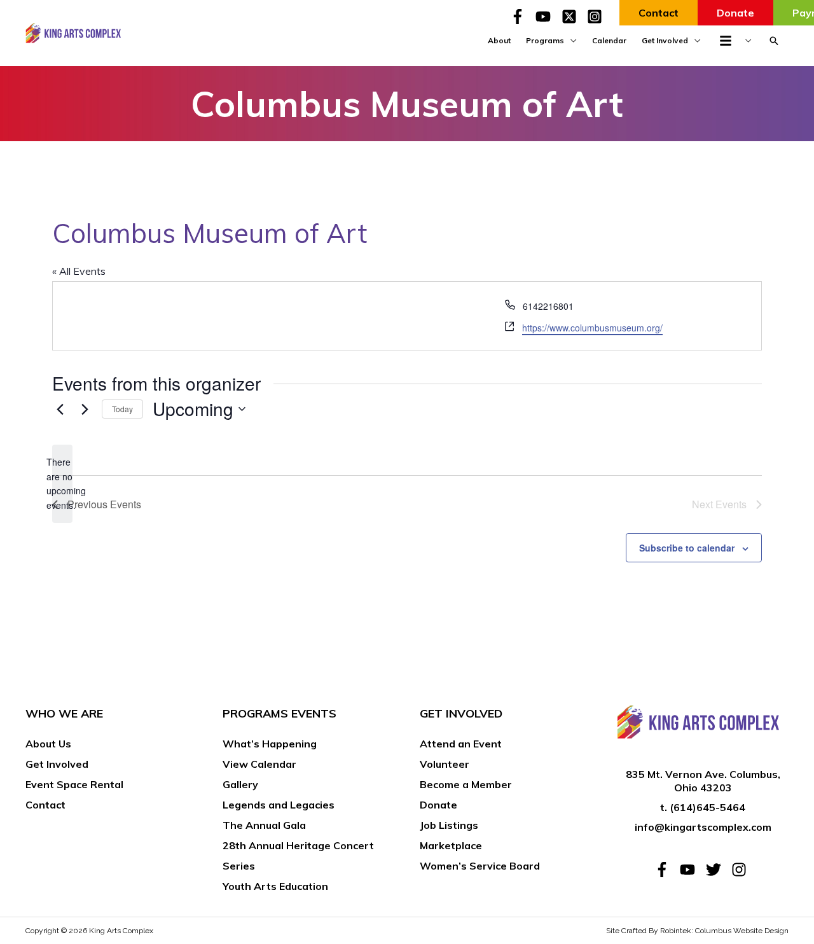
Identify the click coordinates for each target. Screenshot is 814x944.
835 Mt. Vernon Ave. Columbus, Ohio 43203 (703, 781)
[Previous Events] (59, 409)
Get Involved (56, 764)
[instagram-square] (597, 16)
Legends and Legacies (279, 804)
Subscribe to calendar (687, 547)
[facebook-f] (521, 16)
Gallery (240, 784)
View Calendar (259, 764)
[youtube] (546, 16)
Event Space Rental (74, 784)
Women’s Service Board (480, 865)
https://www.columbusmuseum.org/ (592, 327)
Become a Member (466, 784)
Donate (438, 804)
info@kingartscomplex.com (703, 827)
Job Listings (449, 825)
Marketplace (451, 845)
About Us (48, 743)
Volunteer (444, 764)
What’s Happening (270, 743)
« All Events (79, 271)
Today (122, 408)
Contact (45, 804)
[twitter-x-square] (573, 16)
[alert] (62, 484)
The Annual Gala (264, 825)
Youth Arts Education (275, 886)
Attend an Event (461, 743)
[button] (774, 40)
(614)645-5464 (707, 807)
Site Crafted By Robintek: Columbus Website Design (697, 930)
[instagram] (741, 869)
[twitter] (717, 869)
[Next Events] (84, 409)
